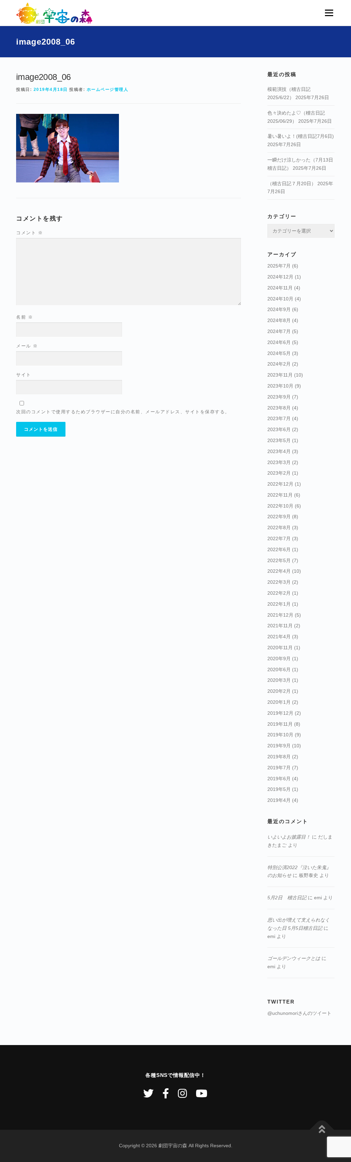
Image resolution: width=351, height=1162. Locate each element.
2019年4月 (279, 800)
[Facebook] (165, 1093)
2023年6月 (279, 429)
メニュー (329, 12)
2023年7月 (279, 418)
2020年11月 (280, 647)
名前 (24, 317)
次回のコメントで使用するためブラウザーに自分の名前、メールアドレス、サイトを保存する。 (123, 411)
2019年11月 (280, 724)
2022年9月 (279, 516)
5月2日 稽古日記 (286, 897)
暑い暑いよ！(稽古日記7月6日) (300, 136)
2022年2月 (279, 593)
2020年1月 (279, 702)
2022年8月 (279, 527)
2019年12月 (280, 713)
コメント (29, 232)
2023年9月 (279, 397)
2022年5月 (279, 560)
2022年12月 (280, 484)
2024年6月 (279, 342)
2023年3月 (279, 462)
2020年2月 (279, 691)
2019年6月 (279, 778)
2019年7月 (279, 767)
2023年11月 (280, 375)
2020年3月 (279, 680)
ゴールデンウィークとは (293, 958)
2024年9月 (279, 309)
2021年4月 (279, 636)
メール (27, 345)
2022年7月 (279, 538)
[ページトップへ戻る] (322, 1130)
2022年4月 (279, 571)
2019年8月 (279, 756)
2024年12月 (280, 277)
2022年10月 (280, 506)
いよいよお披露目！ (289, 837)
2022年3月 (279, 582)
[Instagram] (182, 1093)
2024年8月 (279, 320)
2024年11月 (280, 287)
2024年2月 (279, 364)
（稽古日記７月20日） (291, 183)
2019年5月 (279, 789)
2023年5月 (279, 440)
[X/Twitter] (148, 1093)
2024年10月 (280, 298)
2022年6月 (279, 549)
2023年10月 (280, 386)
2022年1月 (279, 604)
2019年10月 (280, 734)
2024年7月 (279, 331)
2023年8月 (279, 408)
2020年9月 (279, 658)
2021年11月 (280, 625)
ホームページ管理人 (108, 89)
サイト (23, 374)
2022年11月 (280, 495)
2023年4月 (279, 451)
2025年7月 (279, 266)
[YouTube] (201, 1093)
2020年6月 (279, 669)
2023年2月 (279, 473)
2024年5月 (279, 353)
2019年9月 (279, 745)
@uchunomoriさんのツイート (299, 1013)
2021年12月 (280, 615)
